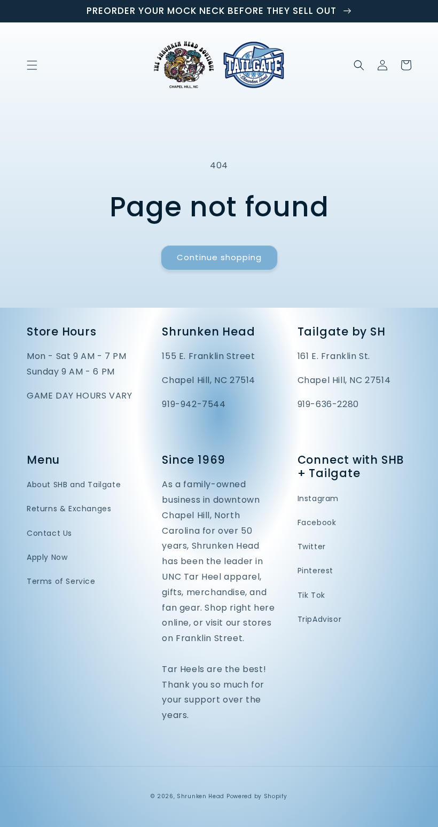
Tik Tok (311, 595)
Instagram (318, 498)
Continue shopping (219, 257)
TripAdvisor (320, 619)
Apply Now (47, 557)
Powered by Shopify (256, 796)
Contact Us (49, 533)
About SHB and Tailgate (74, 484)
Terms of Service (61, 581)
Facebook (317, 522)
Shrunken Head (200, 796)
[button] (32, 65)
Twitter (312, 546)
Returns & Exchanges (69, 508)
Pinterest (315, 570)
